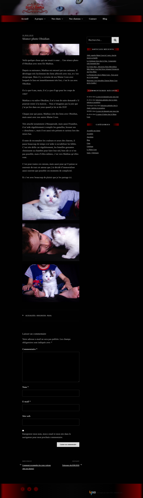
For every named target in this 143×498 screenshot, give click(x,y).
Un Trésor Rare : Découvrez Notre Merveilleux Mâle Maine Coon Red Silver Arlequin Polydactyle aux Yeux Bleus (103, 69)
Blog (105, 19)
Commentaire (29, 349)
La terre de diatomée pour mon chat (107, 97)
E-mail (26, 401)
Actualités (30, 315)
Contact (93, 19)
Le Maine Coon (92, 149)
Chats (88, 143)
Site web (26, 416)
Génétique (90, 146)
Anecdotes (41, 315)
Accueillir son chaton (93, 130)
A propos (39, 19)
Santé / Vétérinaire (93, 153)
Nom (25, 387)
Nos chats (56, 19)
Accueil (24, 19)
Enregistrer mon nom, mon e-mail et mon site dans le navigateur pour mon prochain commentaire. (46, 435)
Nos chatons (75, 19)
